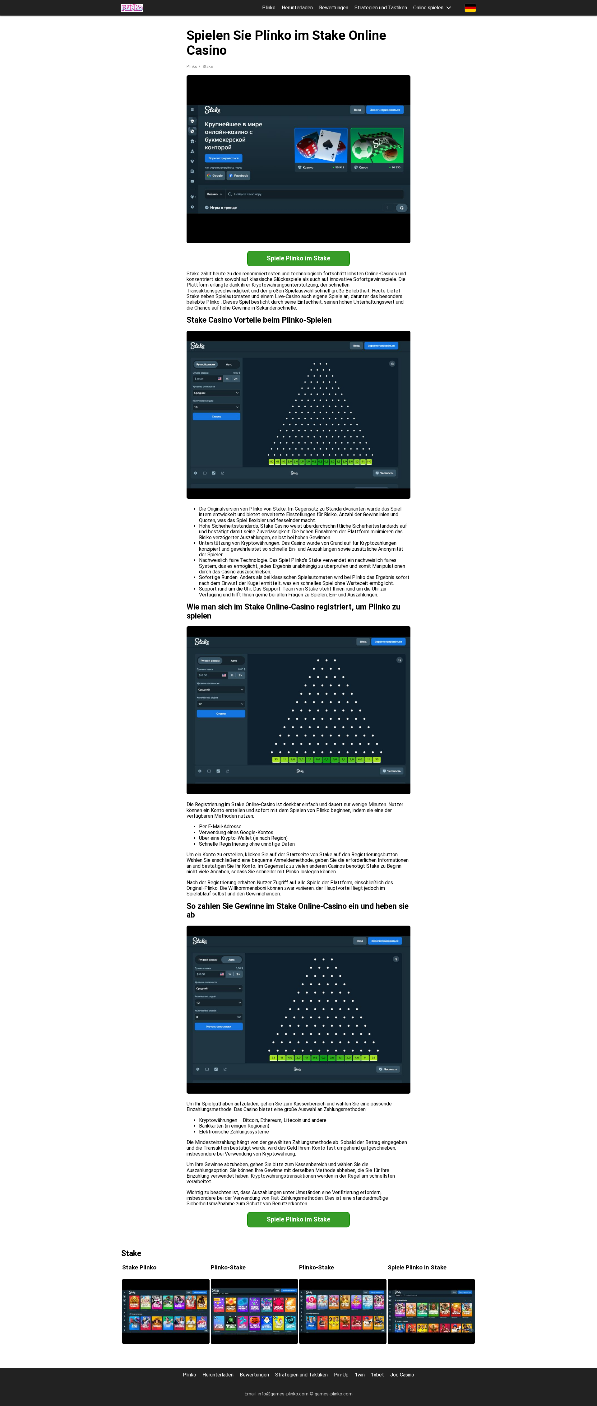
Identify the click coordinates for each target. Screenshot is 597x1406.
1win (360, 1375)
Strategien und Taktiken (380, 8)
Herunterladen (297, 8)
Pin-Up (341, 1375)
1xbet (377, 1375)
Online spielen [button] (428, 8)
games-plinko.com (334, 1394)
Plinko (268, 8)
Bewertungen (333, 8)
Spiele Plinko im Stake (298, 258)
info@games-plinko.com (283, 1394)
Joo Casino (402, 1375)
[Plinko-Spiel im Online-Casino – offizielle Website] (132, 8)
